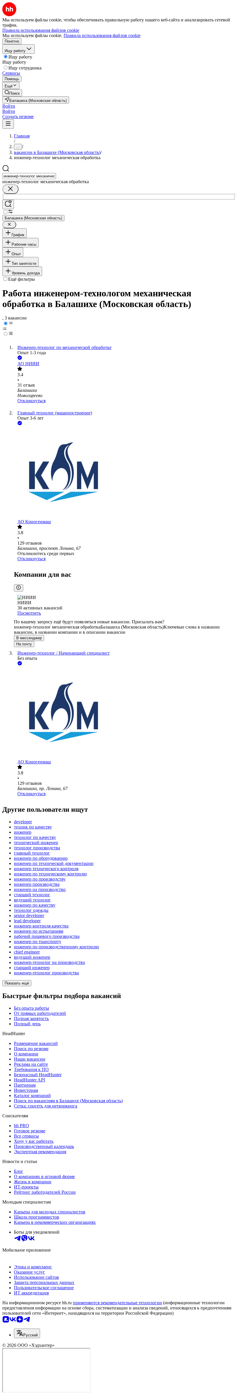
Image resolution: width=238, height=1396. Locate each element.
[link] (12, 92)
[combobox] (29, 176)
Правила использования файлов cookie (102, 35)
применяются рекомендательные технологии (117, 1302)
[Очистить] (10, 189)
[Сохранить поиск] (8, 204)
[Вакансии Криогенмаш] (124, 473)
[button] (8, 106)
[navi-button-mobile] (8, 124)
